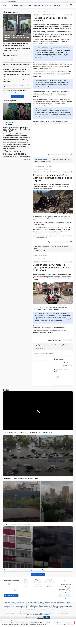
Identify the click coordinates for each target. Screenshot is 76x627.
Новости (15, 5)
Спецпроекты (46, 5)
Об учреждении (49, 586)
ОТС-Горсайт (48, 161)
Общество (46, 258)
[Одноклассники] (67, 154)
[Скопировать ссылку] (71, 154)
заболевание (41, 166)
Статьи (29, 5)
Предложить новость (11, 1)
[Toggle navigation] (71, 5)
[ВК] (63, 154)
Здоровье (46, 11)
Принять (59, 623)
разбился (68, 236)
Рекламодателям (50, 582)
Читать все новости (17, 96)
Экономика (38, 584)
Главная (35, 11)
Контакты (57, 5)
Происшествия (47, 169)
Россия (45, 255)
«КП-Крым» (48, 216)
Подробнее (69, 623)
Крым (40, 255)
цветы (42, 353)
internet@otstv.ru (67, 365)
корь (35, 166)
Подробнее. (46, 614)
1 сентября (36, 353)
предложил (57, 330)
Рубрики (26, 580)
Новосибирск (49, 353)
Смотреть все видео (38, 574)
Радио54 (37, 5)
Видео (22, 5)
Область (26, 584)
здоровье (48, 166)
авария (35, 255)
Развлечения (38, 586)
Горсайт (43, 250)
